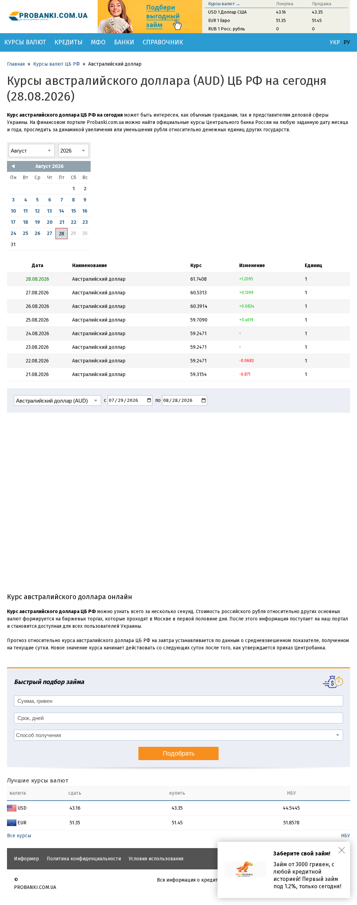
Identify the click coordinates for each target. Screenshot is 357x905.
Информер (26, 859)
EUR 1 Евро (219, 20)
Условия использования (156, 859)
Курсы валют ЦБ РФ (56, 64)
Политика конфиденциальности (84, 859)
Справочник (163, 42)
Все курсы (19, 836)
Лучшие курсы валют (37, 780)
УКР (335, 42)
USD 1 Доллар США (227, 12)
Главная (16, 64)
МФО (98, 42)
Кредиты (68, 42)
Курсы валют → (224, 3)
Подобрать (179, 753)
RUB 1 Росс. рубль (226, 28)
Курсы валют (25, 42)
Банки (124, 42)
